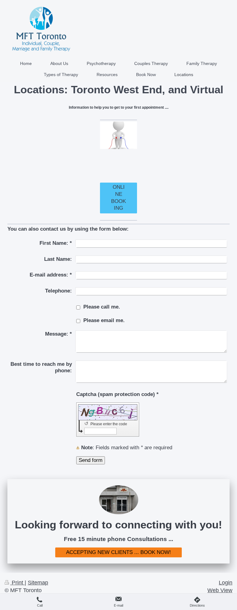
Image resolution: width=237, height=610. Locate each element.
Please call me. (101, 307)
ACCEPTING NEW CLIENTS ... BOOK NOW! (118, 552)
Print (17, 583)
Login (225, 583)
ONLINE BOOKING (118, 197)
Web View (219, 590)
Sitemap (38, 583)
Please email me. (104, 320)
